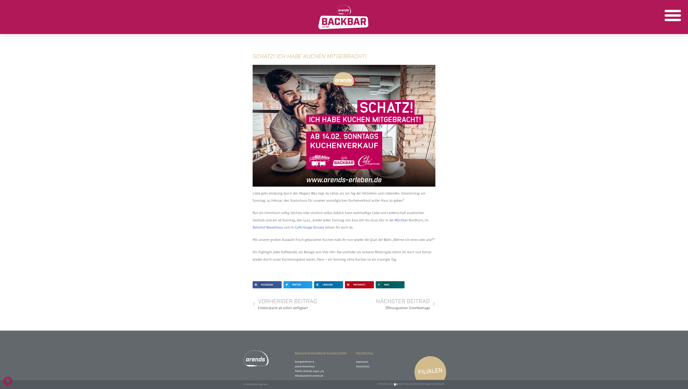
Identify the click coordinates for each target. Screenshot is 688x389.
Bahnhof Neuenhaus (268, 227)
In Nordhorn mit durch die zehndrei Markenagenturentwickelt (411, 384)
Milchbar (401, 220)
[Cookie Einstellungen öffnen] (8, 384)
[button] (672, 15)
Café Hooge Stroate (309, 227)
